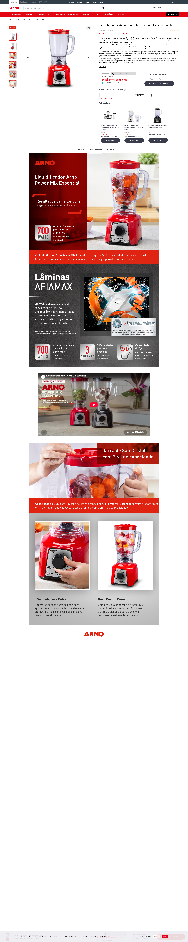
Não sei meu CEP (105, 98)
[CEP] (113, 92)
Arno (17, 19)
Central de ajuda (37, 870)
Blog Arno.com (174, 2)
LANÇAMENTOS (172, 14)
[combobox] (65, 8)
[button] (58, 57)
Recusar (156, 936)
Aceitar (165, 936)
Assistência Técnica (151, 870)
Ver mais (103, 66)
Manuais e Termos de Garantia (94, 870)
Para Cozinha (27, 19)
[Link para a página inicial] (11, 19)
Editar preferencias (145, 936)
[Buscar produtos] (103, 8)
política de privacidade (100, 936)
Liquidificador (39, 19)
